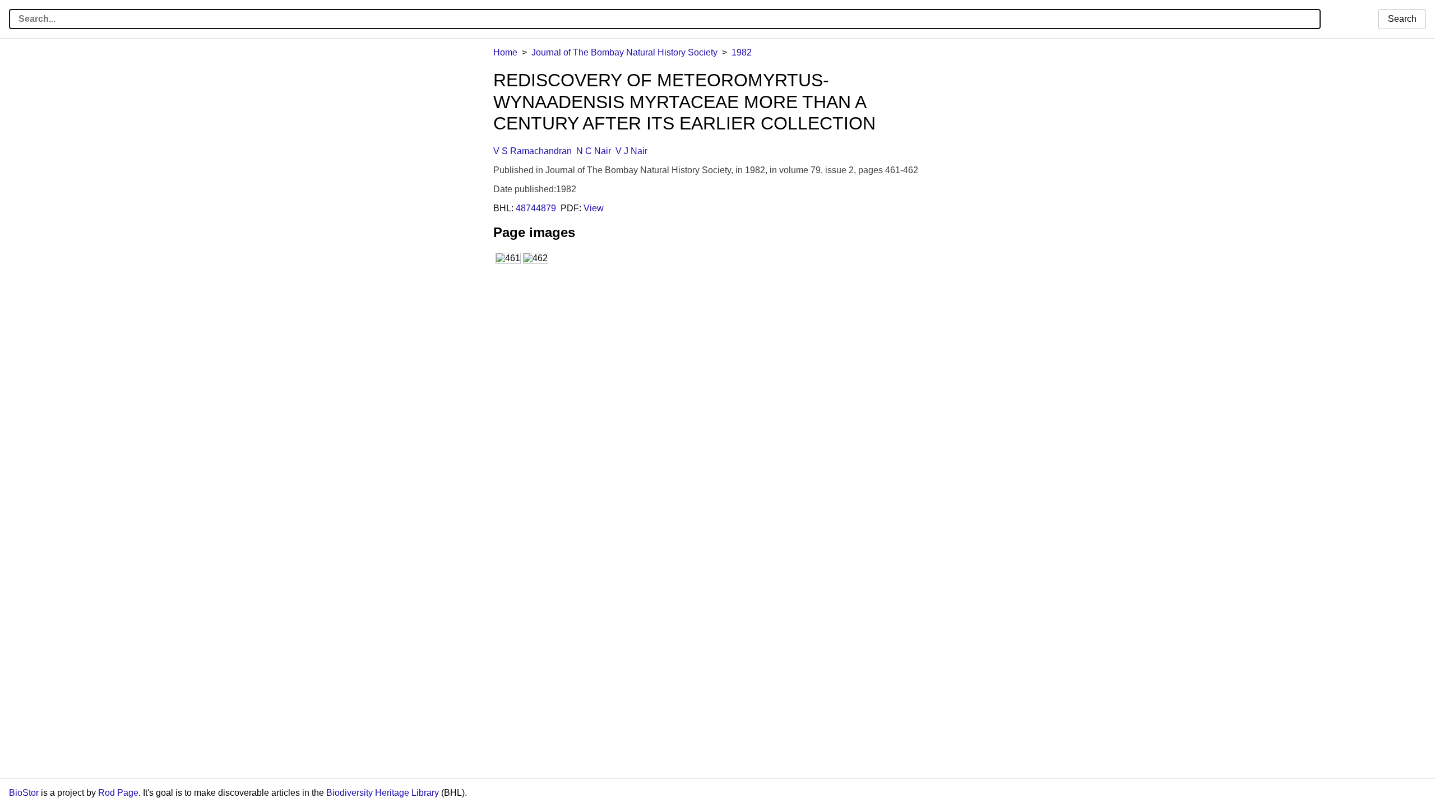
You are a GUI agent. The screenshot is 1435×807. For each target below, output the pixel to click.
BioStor (24, 792)
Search (1402, 19)
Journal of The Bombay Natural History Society (624, 52)
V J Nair (631, 151)
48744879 (536, 208)
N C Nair (593, 151)
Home (505, 52)
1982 (742, 52)
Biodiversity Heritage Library (382, 792)
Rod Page (118, 792)
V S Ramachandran (532, 151)
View (594, 208)
